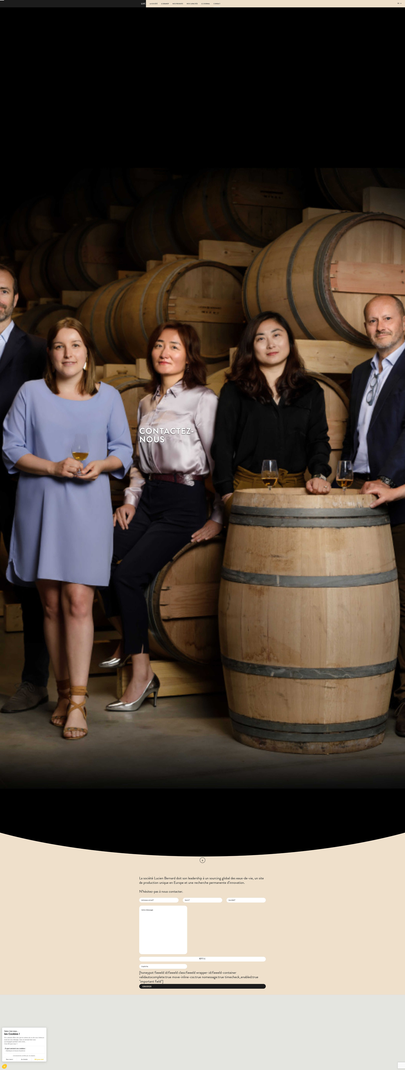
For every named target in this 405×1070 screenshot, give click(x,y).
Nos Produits (178, 4)
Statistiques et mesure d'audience (15, 1051)
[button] (4, 1066)
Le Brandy (165, 4)
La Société (154, 4)
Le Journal (205, 4)
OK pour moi (39, 1059)
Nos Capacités (192, 4)
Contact (216, 4)
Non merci (9, 1059)
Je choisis (24, 1059)
